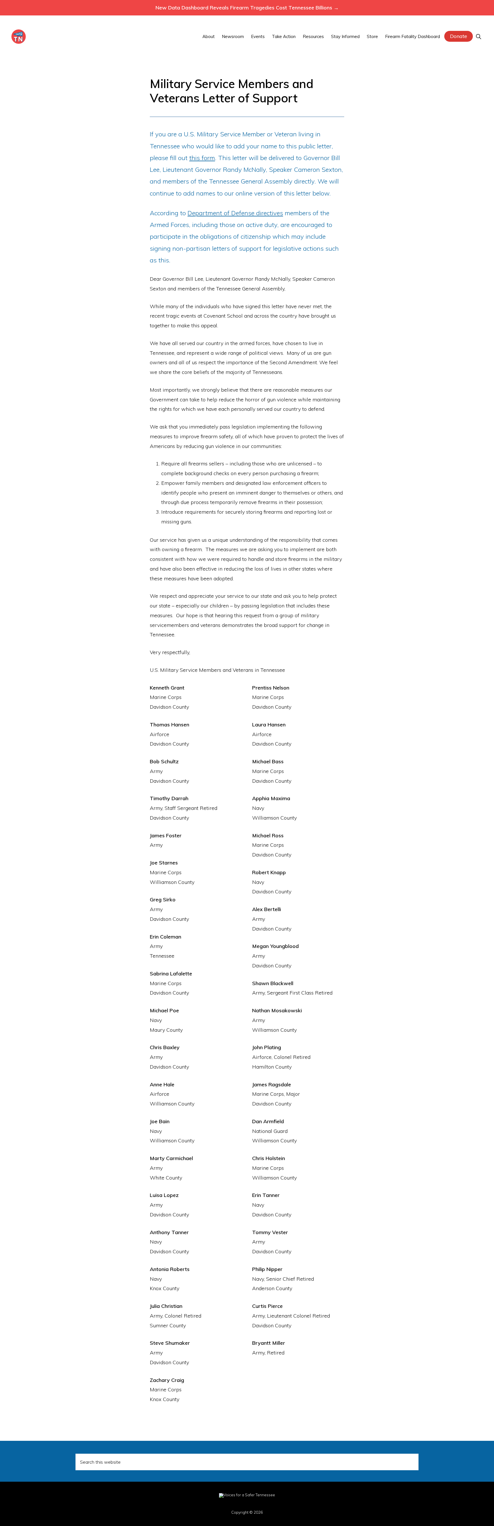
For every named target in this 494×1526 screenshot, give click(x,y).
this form (202, 158)
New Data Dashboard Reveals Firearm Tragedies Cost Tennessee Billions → (247, 7)
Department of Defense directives (235, 213)
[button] (478, 36)
